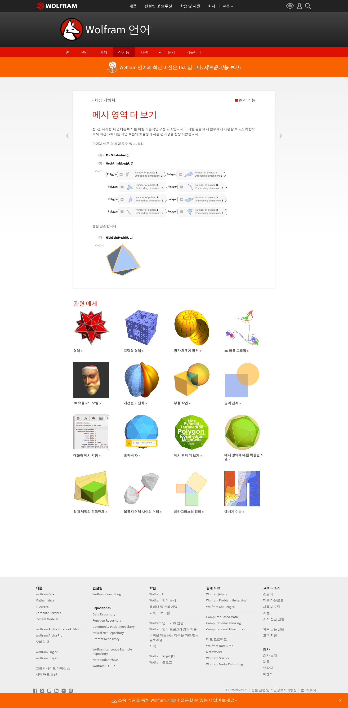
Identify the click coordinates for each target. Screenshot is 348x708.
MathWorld (214, 652)
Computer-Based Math (222, 617)
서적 (152, 646)
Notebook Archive (105, 660)
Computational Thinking (223, 623)
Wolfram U (156, 594)
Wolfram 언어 (118, 29)
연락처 (268, 668)
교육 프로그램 (159, 613)
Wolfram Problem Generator (226, 600)
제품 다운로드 (273, 600)
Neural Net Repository (108, 633)
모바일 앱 (43, 642)
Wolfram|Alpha (216, 594)
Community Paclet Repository (114, 626)
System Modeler (47, 619)
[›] (280, 107)
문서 (171, 52)
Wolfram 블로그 (160, 662)
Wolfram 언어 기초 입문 (166, 623)
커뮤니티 (193, 52)
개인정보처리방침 (283, 690)
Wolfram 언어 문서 (162, 600)
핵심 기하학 (104, 100)
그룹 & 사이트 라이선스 (53, 668)
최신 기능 (247, 100)
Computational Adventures (225, 629)
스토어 (268, 594)
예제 (103, 52)
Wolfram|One (45, 594)
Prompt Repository (106, 639)
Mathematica (45, 600)
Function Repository (107, 620)
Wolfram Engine (47, 652)
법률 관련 (258, 690)
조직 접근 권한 (273, 619)
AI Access (42, 607)
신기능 (123, 52)
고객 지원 (270, 635)
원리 (85, 52)
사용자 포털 (271, 607)
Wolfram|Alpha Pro (49, 635)
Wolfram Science (217, 658)
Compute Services (48, 613)
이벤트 (268, 674)
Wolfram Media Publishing (224, 664)
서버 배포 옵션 (46, 674)
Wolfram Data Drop (219, 646)
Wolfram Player (47, 658)
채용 (266, 661)
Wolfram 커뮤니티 (162, 656)
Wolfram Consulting (107, 594)
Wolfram (241, 690)
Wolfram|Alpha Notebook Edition (59, 629)
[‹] (67, 107)
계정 (266, 613)
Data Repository (104, 614)
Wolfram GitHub (104, 666)
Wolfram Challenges (220, 607)
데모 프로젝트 (216, 639)
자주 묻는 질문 (273, 629)
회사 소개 (270, 655)
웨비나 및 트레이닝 (163, 607)
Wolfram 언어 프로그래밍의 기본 (173, 629)
